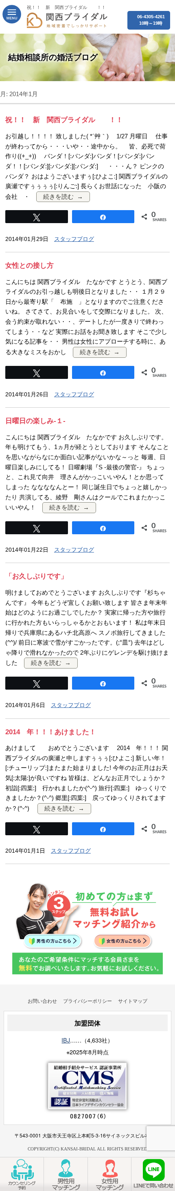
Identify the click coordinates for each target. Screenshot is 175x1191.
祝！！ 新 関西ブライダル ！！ (64, 120)
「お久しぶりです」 (36, 576)
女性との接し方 (29, 265)
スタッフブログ (74, 239)
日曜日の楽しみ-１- (35, 421)
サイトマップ (132, 1000)
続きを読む (58, 196)
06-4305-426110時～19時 (151, 19)
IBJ (65, 1040)
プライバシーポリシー (87, 1000)
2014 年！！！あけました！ (50, 732)
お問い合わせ (42, 1000)
